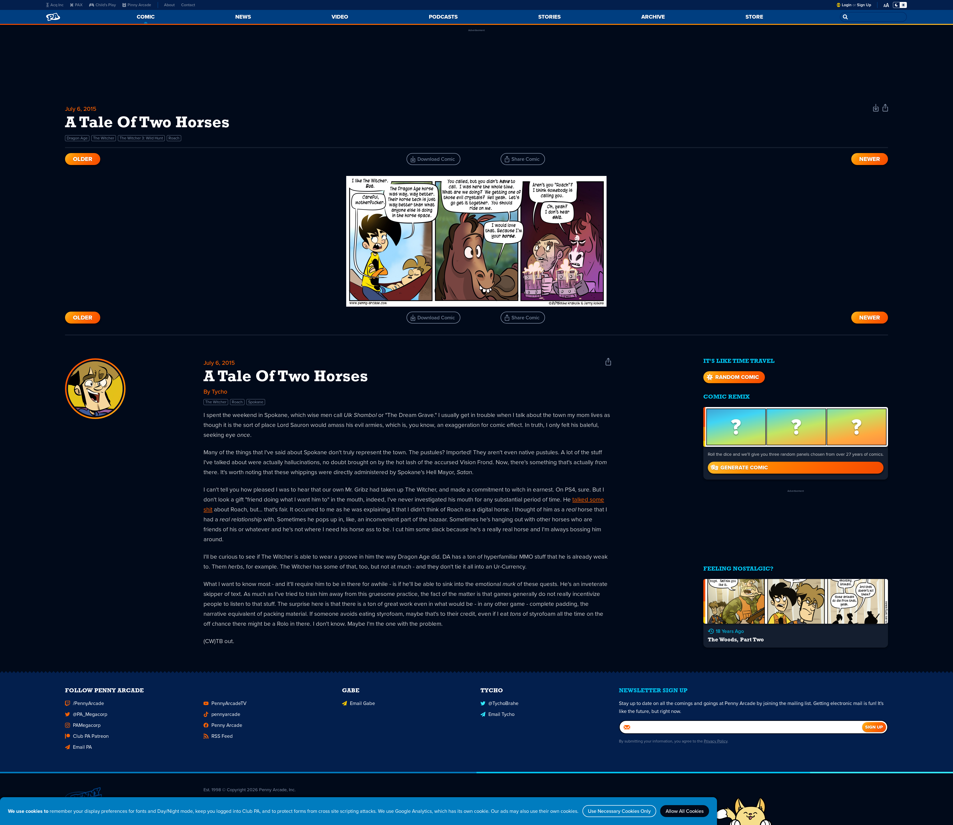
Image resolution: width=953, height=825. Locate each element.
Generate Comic (744, 467)
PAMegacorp (87, 725)
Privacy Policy (715, 741)
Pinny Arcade (139, 5)
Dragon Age (77, 138)
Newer (869, 159)
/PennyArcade (88, 703)
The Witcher (103, 138)
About (169, 5)
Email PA (82, 747)
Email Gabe (362, 703)
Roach (174, 138)
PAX (79, 5)
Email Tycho (501, 714)
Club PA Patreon (91, 736)
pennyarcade (225, 714)
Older (82, 159)
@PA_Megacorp (90, 714)
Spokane (255, 402)
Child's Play (106, 5)
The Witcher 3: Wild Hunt (141, 138)
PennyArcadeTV (228, 703)
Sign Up (864, 5)
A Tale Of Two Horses (286, 377)
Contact (188, 5)
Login (846, 5)
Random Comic (737, 377)
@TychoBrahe (503, 703)
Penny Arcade (226, 725)
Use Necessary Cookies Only (619, 811)
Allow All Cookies (685, 811)
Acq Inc (57, 5)
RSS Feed (222, 736)
